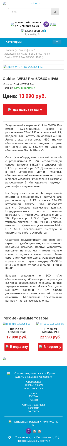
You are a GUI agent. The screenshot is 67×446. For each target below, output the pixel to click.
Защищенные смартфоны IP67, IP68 (26, 53)
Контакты (33, 411)
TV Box (33, 396)
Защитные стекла (33, 388)
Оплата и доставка (33, 404)
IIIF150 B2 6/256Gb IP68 (17, 330)
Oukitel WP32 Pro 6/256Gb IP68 (22, 57)
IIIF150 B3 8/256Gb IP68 (50, 330)
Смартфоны (26, 50)
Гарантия (33, 407)
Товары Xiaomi (33, 384)
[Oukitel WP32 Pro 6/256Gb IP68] (33, 67)
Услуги (33, 399)
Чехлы (34, 393)
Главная (9, 50)
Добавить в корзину (27, 110)
